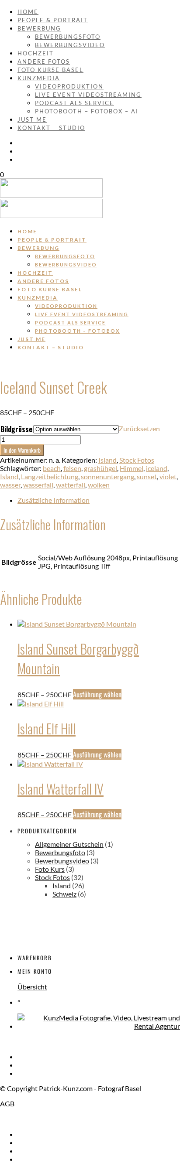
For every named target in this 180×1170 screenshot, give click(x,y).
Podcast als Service (74, 102)
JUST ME (32, 119)
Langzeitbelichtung (49, 476)
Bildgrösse (16, 429)
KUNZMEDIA (38, 78)
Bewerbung (39, 28)
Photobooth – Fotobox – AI (86, 111)
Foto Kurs (50, 869)
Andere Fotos (43, 61)
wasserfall (38, 485)
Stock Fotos (136, 460)
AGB (7, 1103)
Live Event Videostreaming (88, 94)
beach (52, 468)
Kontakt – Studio (51, 127)
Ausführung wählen (97, 694)
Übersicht (32, 986)
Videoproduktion (69, 86)
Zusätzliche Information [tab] (53, 500)
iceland (156, 468)
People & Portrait (52, 20)
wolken (99, 485)
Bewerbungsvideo (70, 44)
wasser (10, 485)
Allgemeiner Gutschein (69, 844)
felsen (72, 468)
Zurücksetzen (139, 428)
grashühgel (100, 468)
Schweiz (64, 894)
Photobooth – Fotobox (77, 331)
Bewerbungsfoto (67, 36)
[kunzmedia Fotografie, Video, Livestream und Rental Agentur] (98, 1026)
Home (27, 11)
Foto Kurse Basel (50, 69)
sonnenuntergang (107, 476)
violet (168, 476)
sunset (147, 476)
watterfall (70, 485)
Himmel (131, 468)
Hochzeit (35, 53)
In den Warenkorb (22, 450)
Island (107, 460)
